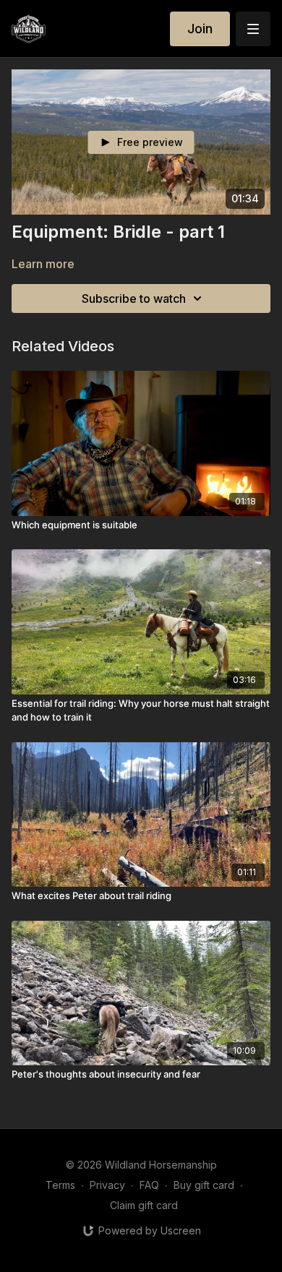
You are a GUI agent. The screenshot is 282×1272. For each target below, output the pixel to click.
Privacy (107, 1185)
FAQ (149, 1185)
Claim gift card (144, 1205)
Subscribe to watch (134, 298)
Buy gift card (204, 1185)
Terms (60, 1185)
